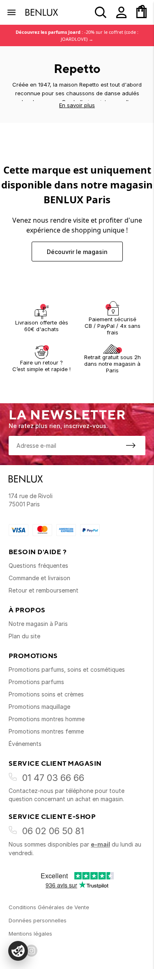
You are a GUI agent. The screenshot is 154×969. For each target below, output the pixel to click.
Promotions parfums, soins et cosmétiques (67, 669)
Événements (25, 743)
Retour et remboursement (43, 590)
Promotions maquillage (39, 706)
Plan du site (24, 636)
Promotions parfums (36, 681)
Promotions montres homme (47, 718)
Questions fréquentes (38, 565)
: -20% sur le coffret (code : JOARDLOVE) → (77, 35)
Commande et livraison (39, 577)
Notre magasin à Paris (38, 623)
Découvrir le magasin (77, 251)
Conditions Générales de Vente (49, 907)
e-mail (100, 844)
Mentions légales (30, 933)
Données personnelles (38, 920)
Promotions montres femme (46, 731)
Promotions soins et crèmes (46, 694)
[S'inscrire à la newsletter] (130, 445)
